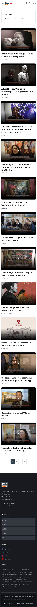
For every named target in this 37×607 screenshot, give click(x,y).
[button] (31, 3)
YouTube (7, 559)
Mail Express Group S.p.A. (19, 599)
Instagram (7, 555)
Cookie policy (30, 603)
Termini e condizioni (9, 603)
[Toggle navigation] (3, 3)
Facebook (7, 549)
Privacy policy (20, 603)
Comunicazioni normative (10, 587)
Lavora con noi (7, 499)
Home (7, 18)
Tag (16, 18)
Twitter (6, 552)
